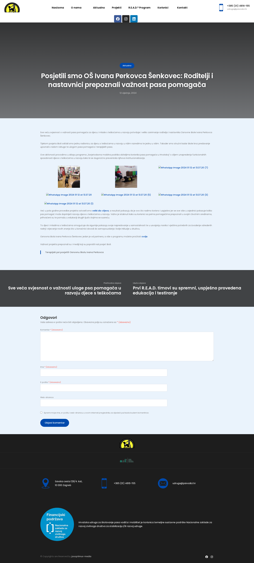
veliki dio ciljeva (100, 210)
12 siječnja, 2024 (128, 93)
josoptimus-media (81, 556)
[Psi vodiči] (12, 7)
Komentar (51, 330)
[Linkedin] (134, 18)
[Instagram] (125, 18)
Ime (48, 367)
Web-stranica (47, 397)
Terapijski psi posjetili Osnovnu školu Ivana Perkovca (74, 252)
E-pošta (50, 382)
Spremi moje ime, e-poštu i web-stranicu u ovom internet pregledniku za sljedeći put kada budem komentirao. (96, 413)
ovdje (144, 236)
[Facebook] (117, 18)
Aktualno (127, 65)
